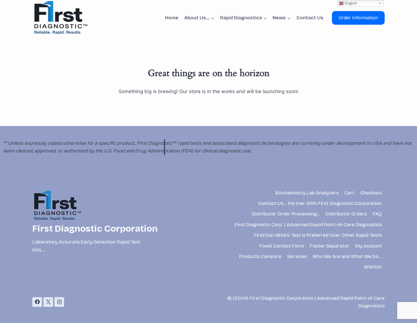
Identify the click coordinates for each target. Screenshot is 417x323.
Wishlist (373, 267)
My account (368, 246)
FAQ (377, 214)
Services (297, 256)
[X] (48, 302)
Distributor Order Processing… (286, 214)
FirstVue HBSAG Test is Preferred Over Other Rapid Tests (318, 235)
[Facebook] (37, 302)
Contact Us (309, 18)
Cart (349, 193)
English (350, 3)
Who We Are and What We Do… (347, 256)
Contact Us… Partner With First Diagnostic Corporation (320, 203)
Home (171, 18)
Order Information (358, 17)
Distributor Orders (346, 214)
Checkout (371, 193)
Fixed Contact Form (282, 246)
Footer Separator (329, 246)
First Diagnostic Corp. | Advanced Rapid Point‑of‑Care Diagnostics (308, 225)
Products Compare (260, 256)
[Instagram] (59, 302)
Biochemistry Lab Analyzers (307, 193)
